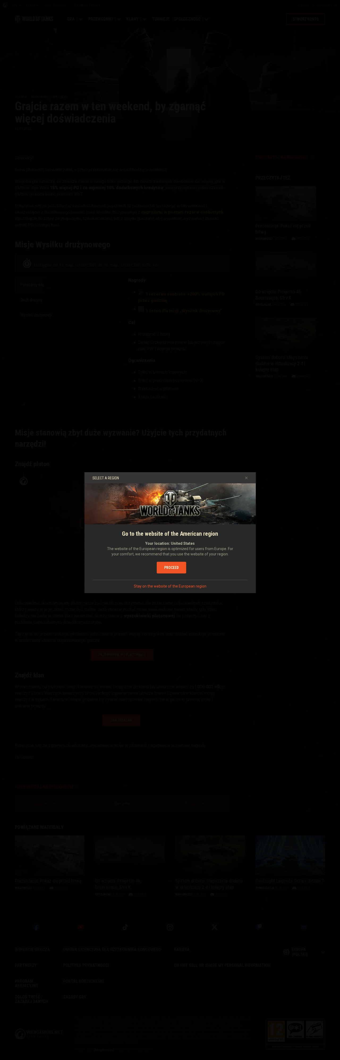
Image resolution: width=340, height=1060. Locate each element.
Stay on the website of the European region (170, 586)
